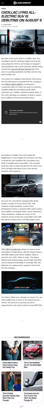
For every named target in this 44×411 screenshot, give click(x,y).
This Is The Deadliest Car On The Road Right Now (32, 365)
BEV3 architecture (13, 249)
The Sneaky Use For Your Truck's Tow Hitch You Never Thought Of (31, 396)
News (3, 8)
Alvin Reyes (7, 24)
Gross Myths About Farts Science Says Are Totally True (10, 365)
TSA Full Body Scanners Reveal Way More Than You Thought (11, 396)
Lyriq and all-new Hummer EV (22, 69)
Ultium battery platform (14, 84)
